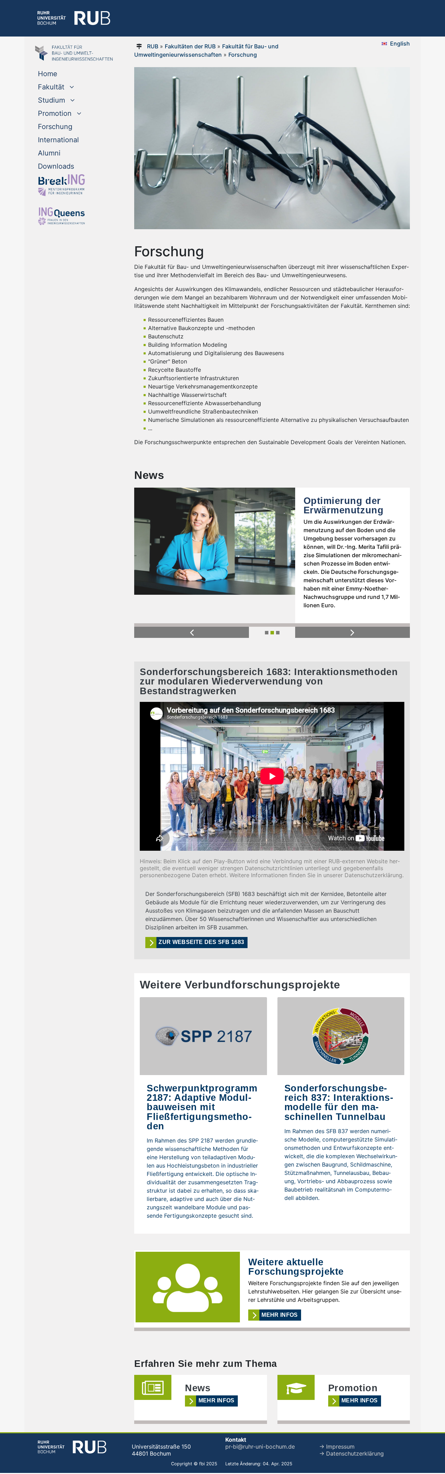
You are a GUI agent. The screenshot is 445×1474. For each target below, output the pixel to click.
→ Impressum (337, 1446)
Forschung (55, 126)
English (400, 43)
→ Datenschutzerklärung (351, 1453)
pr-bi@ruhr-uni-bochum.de (260, 1446)
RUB (152, 46)
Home (47, 74)
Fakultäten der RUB (190, 46)
